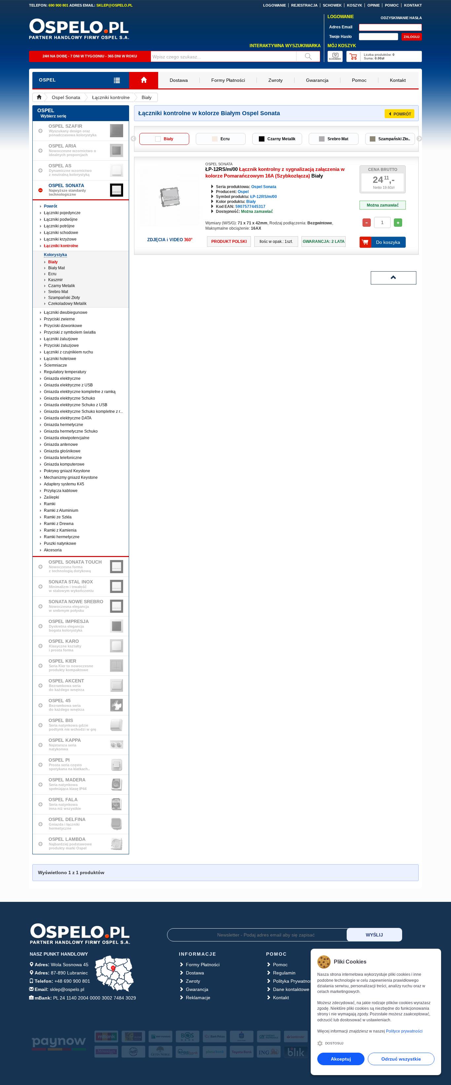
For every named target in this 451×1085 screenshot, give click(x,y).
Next (419, 139)
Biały (147, 97)
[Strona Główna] (143, 80)
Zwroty (275, 80)
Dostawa (179, 80)
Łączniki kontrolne (111, 97)
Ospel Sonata (66, 97)
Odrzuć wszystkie (401, 1059)
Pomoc (359, 80)
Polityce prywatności (404, 1031)
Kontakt (398, 80)
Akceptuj (341, 1059)
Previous (133, 139)
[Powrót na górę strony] (393, 277)
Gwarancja (317, 80)
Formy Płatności (228, 80)
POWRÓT (402, 114)
